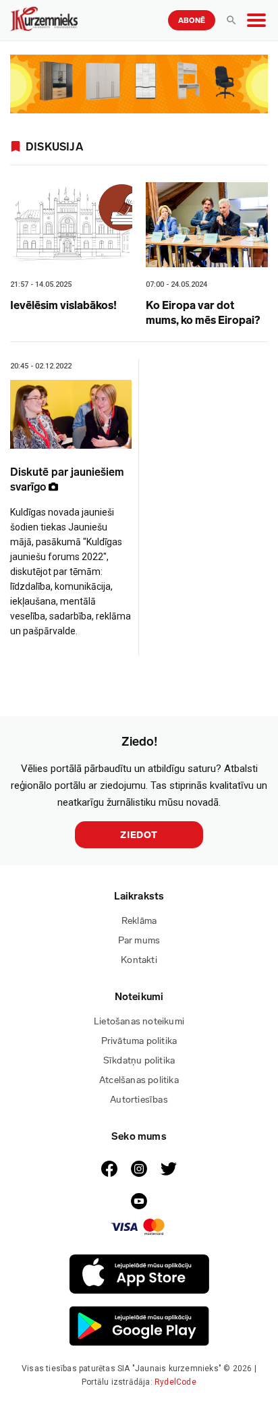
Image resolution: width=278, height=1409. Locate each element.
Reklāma (139, 921)
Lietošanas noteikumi (139, 1021)
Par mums (139, 940)
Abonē (191, 20)
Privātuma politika (139, 1041)
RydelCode (175, 1382)
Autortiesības (139, 1099)
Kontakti (139, 960)
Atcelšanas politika (139, 1080)
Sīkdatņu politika (139, 1060)
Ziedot (139, 835)
